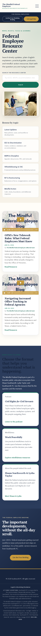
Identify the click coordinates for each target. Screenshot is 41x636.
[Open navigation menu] (37, 6)
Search (20, 85)
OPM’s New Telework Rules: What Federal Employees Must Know (18, 238)
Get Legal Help (31, 19)
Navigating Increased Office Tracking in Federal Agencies (18, 301)
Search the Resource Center (14, 72)
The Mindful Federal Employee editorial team (20, 247)
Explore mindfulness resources (17, 458)
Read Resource (11, 267)
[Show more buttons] (36, 230)
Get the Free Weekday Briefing (13, 18)
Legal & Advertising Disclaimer (20, 587)
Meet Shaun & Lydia (13, 496)
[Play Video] (4, 230)
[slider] (22, 230)
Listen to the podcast (13, 422)
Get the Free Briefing (20, 557)
